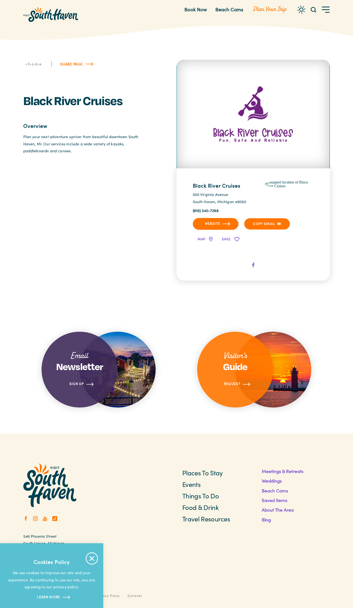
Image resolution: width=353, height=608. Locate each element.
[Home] (50, 14)
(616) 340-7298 (206, 210)
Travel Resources (206, 518)
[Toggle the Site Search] (313, 9)
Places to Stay (202, 472)
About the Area (278, 510)
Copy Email (264, 223)
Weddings (272, 481)
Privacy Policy (108, 595)
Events (191, 484)
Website (212, 223)
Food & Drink (200, 507)
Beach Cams (229, 9)
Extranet (135, 595)
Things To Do (200, 495)
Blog (266, 520)
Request (232, 383)
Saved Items (274, 500)
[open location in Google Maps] (289, 184)
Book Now (195, 9)
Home (35, 64)
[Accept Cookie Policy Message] (92, 558)
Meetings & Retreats (282, 471)
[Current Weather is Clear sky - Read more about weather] (301, 10)
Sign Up (76, 383)
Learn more (48, 597)
